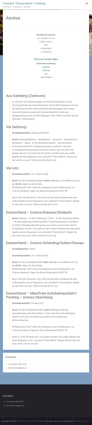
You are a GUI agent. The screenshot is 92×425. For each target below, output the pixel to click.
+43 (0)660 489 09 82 (17, 364)
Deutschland (46, 77)
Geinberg (46, 67)
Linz (46, 74)
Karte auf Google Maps (46, 59)
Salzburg (46, 70)
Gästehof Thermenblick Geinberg (24, 3)
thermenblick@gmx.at (17, 368)
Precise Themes (81, 421)
